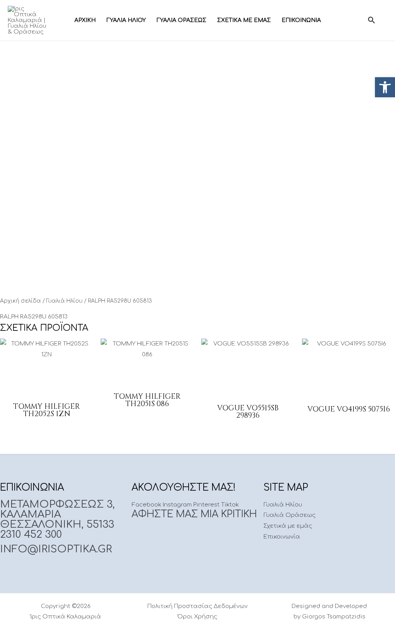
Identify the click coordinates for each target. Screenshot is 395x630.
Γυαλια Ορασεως (181, 20)
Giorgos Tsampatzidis (333, 616)
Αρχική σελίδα (20, 301)
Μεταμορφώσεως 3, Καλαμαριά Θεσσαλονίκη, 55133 (57, 514)
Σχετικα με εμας (244, 20)
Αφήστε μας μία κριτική (194, 514)
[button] (385, 87)
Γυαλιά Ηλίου (64, 301)
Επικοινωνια (301, 20)
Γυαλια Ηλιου (126, 20)
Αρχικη (85, 20)
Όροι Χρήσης (197, 616)
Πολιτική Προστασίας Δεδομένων (197, 606)
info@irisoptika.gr (56, 549)
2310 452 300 (31, 534)
